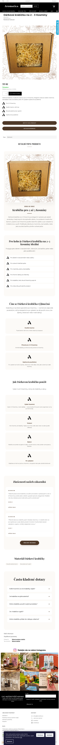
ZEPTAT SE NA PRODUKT (29, 123)
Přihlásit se (29, 704)
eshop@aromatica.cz (38, 716)
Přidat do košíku (16, 93)
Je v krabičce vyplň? (16, 611)
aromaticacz (35, 722)
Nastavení (9, 741)
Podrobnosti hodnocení (9, 19)
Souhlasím (49, 735)
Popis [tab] (4, 137)
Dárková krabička (15, 641)
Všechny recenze (29, 542)
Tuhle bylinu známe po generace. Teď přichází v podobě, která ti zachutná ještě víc (13, 729)
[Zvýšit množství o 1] (8, 93)
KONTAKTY (28, 1)
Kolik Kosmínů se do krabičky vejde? (21, 589)
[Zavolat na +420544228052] (4, 1)
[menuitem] (9, 11)
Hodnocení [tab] (9, 137)
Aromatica (35, 720)
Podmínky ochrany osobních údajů (10, 717)
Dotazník (4, 721)
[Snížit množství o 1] (8, 94)
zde (21, 737)
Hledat (35, 6)
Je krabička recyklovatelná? (18, 596)
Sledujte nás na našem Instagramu (31, 650)
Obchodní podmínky (6, 719)
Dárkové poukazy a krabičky (17, 639)
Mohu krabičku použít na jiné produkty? (23, 604)
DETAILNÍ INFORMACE (29, 128)
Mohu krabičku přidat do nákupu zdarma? (23, 619)
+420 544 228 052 (37, 718)
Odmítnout (40, 735)
